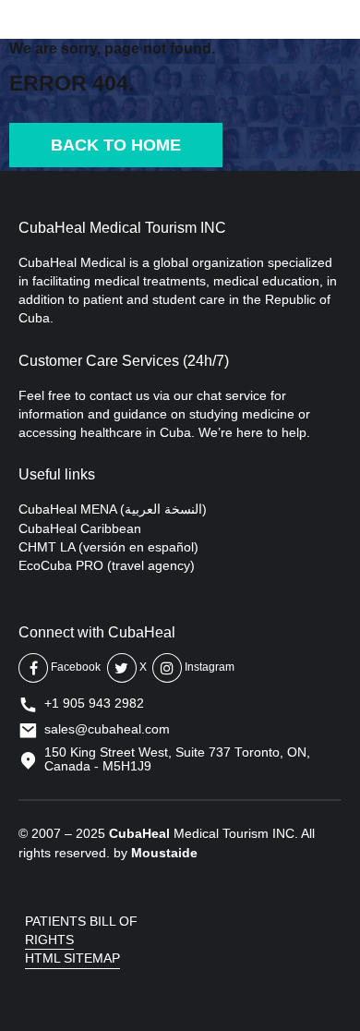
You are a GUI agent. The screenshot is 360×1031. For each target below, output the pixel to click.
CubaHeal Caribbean (79, 528)
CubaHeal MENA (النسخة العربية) (112, 509)
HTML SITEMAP (72, 958)
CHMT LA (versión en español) (108, 547)
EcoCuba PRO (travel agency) (106, 565)
